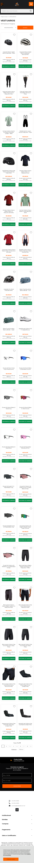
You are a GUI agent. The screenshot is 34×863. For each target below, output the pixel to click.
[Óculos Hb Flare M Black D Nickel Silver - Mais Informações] (8, 437)
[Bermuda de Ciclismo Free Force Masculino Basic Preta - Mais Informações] (25, 634)
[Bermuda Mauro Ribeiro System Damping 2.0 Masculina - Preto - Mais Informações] (25, 555)
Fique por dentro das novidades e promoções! (17, 769)
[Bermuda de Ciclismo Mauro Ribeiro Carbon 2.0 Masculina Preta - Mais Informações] (8, 595)
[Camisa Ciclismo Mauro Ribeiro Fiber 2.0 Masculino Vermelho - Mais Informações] (8, 200)
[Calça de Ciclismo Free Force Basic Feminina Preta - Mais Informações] (25, 81)
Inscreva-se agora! (17, 767)
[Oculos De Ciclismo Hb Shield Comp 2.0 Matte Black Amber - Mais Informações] (25, 476)
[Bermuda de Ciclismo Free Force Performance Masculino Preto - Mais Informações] (25, 595)
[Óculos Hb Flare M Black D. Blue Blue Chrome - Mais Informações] (25, 358)
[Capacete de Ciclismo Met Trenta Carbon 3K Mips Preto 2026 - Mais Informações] (8, 160)
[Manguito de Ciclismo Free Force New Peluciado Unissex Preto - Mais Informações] (8, 713)
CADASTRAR (17, 786)
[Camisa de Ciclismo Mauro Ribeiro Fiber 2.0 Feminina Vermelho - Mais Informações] (8, 239)
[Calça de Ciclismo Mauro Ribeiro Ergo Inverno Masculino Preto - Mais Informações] (8, 81)
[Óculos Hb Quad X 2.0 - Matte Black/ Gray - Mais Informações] (8, 476)
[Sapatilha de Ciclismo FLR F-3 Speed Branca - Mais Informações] (25, 318)
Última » (21, 749)
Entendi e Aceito (11, 859)
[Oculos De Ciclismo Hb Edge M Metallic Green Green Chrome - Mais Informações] (25, 516)
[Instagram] (17, 811)
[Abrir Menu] (2, 4)
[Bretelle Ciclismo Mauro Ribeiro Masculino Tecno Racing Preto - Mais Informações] (25, 239)
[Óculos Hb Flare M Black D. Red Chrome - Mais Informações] (25, 397)
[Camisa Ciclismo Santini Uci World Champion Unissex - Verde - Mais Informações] (8, 121)
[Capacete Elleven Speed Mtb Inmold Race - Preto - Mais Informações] (8, 42)
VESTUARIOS (12, 16)
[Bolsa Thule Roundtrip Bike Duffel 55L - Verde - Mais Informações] (8, 318)
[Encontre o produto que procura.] (30, 11)
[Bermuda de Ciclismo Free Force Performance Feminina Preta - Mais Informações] (8, 674)
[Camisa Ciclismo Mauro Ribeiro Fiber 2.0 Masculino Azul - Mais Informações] (25, 160)
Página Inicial (4, 16)
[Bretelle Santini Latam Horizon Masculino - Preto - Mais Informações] (25, 121)
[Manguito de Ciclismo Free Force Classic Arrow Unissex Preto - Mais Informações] (25, 674)
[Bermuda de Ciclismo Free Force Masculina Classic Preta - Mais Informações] (8, 634)
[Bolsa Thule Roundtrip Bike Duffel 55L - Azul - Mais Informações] (25, 279)
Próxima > (14, 749)
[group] (17, 760)
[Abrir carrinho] (31, 4)
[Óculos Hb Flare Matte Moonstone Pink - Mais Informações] (25, 437)
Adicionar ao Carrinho (9, 66)
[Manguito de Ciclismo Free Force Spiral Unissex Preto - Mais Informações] (25, 713)
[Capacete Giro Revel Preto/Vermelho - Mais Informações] (8, 279)
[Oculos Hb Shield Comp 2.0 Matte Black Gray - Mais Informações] (8, 516)
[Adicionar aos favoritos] (14, 35)
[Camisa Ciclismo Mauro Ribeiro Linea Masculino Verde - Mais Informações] (25, 200)
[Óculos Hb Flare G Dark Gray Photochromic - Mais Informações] (8, 358)
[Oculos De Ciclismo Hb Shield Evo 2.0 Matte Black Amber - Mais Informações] (8, 555)
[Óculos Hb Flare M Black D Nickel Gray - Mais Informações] (8, 397)
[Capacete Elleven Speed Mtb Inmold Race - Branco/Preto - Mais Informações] (25, 42)
